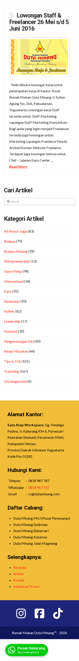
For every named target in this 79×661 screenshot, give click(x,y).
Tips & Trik (12, 361)
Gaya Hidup (13, 271)
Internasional (13, 281)
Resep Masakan (16, 351)
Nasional (10, 331)
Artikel (18, 574)
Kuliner (9, 311)
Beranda (19, 567)
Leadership (12, 321)
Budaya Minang (16, 251)
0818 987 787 (38, 487)
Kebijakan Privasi (26, 586)
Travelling (11, 371)
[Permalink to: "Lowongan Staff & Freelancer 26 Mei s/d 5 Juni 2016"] (39, 56)
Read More (18, 166)
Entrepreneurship (17, 261)
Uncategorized (15, 381)
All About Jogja (15, 231)
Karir (8, 291)
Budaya (9, 241)
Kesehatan (12, 301)
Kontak (18, 580)
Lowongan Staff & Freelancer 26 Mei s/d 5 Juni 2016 (39, 22)
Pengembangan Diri (19, 341)
